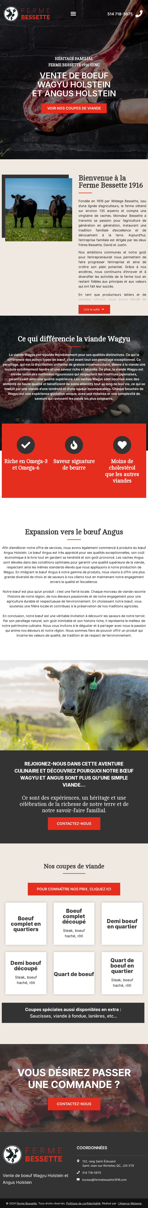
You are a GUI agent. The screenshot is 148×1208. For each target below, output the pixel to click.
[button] (73, 13)
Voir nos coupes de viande (74, 108)
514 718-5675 (120, 14)
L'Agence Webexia (129, 1203)
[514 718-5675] (139, 13)
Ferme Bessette (27, 1203)
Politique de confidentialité (83, 1203)
